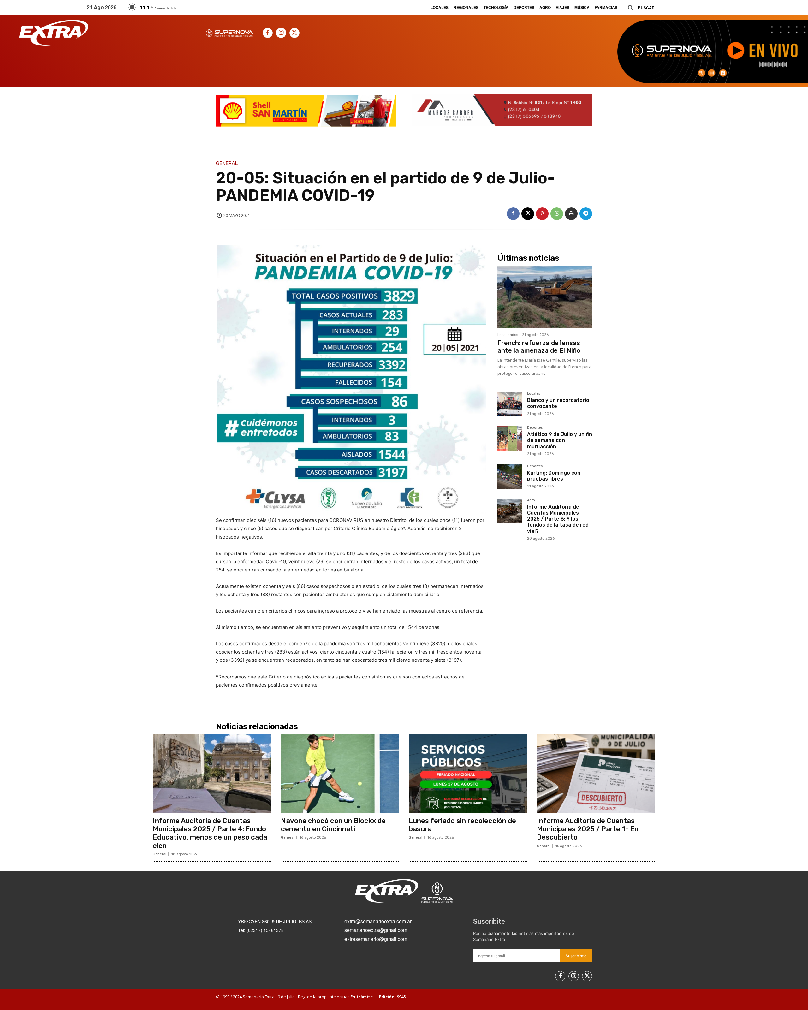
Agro (531, 500)
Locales (533, 394)
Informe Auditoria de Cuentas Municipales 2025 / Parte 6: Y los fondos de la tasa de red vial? (558, 519)
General (227, 163)
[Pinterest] (542, 213)
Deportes (535, 428)
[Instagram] (281, 33)
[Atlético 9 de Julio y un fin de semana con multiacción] (509, 438)
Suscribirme (576, 955)
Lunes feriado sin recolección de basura (462, 824)
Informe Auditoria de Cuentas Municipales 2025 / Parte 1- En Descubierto (588, 829)
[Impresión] (571, 213)
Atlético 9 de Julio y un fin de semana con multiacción (559, 440)
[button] (639, 7)
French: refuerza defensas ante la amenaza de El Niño (538, 346)
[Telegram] (585, 213)
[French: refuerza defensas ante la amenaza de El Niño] (544, 297)
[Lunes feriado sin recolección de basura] (468, 773)
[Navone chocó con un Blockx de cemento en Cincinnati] (340, 773)
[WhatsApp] (556, 213)
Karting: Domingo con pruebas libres (553, 476)
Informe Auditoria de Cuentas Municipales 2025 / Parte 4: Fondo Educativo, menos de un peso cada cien (210, 833)
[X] (294, 33)
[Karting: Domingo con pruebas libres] (509, 476)
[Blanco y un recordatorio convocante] (509, 404)
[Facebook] (268, 33)
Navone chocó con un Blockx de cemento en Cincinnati (333, 824)
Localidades (507, 335)
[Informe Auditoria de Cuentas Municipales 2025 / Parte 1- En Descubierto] (596, 773)
